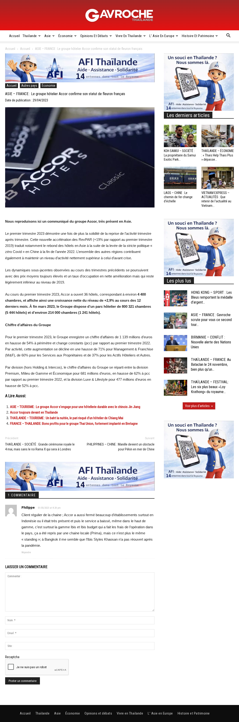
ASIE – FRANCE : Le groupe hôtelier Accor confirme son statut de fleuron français (65, 94)
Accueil (14, 36)
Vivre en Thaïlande (129, 36)
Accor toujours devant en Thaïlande (34, 412)
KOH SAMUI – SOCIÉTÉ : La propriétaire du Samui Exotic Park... (180, 155)
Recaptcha (12, 657)
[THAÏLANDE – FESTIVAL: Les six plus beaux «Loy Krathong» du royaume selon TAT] (175, 388)
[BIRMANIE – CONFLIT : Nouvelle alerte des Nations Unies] (175, 343)
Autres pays (29, 85)
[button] (228, 36)
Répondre (26, 552)
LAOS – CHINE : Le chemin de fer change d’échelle (178, 197)
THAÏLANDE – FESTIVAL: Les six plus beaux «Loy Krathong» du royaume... (209, 387)
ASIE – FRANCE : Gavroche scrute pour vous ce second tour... (211, 320)
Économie (65, 36)
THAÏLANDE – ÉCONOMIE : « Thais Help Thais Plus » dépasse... (217, 155)
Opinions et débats (94, 36)
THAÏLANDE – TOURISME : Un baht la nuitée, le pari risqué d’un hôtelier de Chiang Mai (66, 418)
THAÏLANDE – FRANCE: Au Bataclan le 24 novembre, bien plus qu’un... (211, 364)
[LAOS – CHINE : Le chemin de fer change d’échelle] (180, 178)
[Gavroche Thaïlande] (119, 15)
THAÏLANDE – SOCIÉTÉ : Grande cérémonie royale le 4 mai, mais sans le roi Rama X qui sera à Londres (40, 446)
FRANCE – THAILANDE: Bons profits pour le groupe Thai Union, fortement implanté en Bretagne (74, 423)
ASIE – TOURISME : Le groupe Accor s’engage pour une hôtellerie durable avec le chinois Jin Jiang (75, 407)
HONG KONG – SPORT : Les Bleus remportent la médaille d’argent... (212, 297)
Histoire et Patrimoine (198, 36)
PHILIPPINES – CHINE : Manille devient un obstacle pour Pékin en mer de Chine (121, 446)
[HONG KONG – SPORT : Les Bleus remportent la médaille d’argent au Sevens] (175, 298)
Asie (47, 36)
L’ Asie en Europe (162, 36)
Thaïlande (30, 36)
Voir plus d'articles (197, 406)
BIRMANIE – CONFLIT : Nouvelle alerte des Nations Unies (211, 342)
